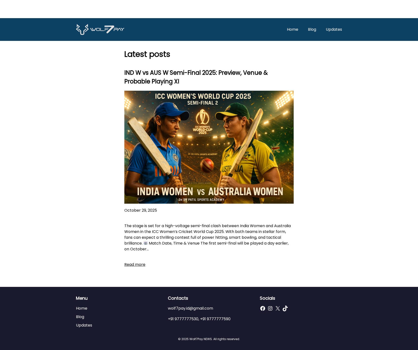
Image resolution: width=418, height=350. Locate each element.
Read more (134, 264)
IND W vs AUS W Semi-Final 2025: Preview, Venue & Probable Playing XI (196, 77)
